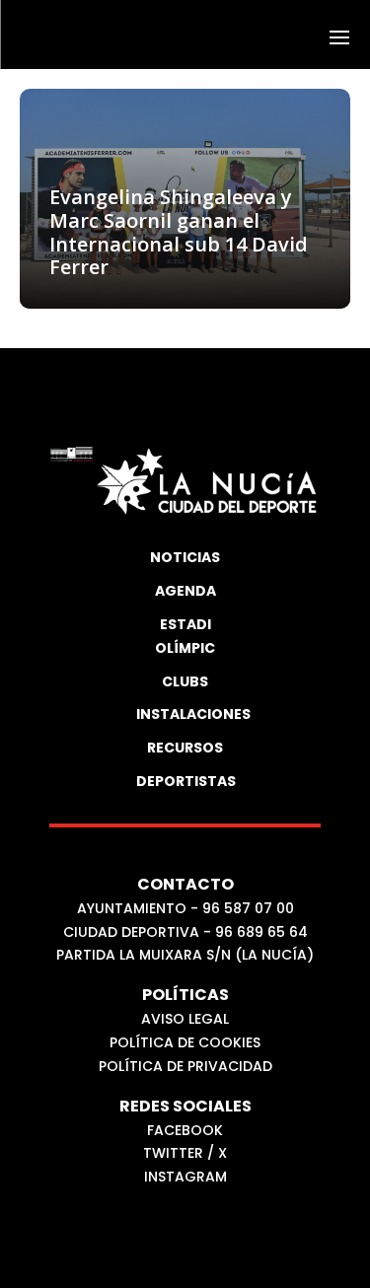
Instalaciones (185, 714)
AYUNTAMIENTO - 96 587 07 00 (185, 908)
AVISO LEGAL (185, 1019)
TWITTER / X (185, 1153)
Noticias (185, 557)
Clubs (185, 681)
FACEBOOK (185, 1130)
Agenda (185, 591)
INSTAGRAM (185, 1176)
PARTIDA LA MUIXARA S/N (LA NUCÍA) (185, 955)
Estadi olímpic (185, 636)
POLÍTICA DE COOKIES (185, 1042)
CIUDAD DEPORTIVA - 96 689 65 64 (185, 932)
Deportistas (185, 781)
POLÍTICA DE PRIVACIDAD (185, 1066)
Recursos (185, 747)
